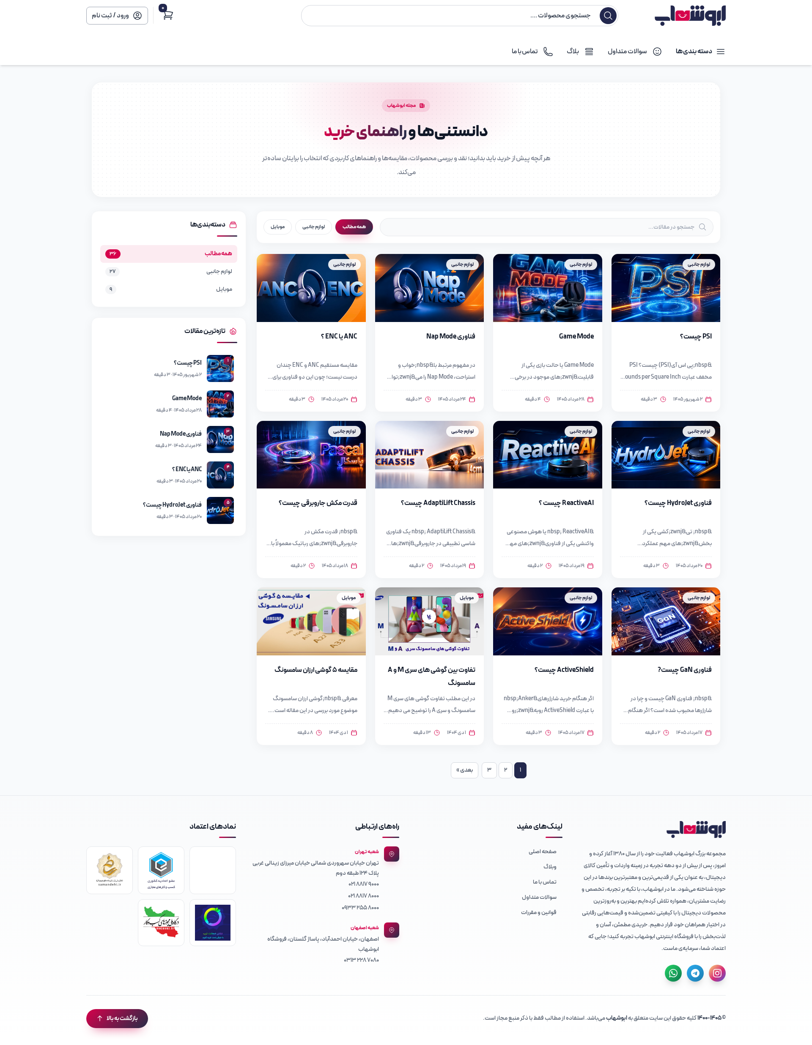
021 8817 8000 (363, 896)
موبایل (278, 227)
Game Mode (576, 337)
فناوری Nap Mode (450, 337)
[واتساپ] (673, 973)
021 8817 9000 (363, 884)
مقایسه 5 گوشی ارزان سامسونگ (315, 670)
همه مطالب (354, 227)
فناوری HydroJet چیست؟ (678, 503)
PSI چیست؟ (696, 337)
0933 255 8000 (360, 907)
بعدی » (464, 770)
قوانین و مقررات (539, 912)
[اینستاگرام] (717, 973)
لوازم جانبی (313, 227)
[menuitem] (487, 851)
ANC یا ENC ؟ (339, 337)
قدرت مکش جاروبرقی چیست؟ (318, 503)
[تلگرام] (695, 973)
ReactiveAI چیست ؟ (566, 503)
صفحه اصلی (543, 851)
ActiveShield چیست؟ (564, 670)
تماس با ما (545, 882)
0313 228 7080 (361, 960)
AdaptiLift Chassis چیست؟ (438, 503)
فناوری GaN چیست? (685, 670)
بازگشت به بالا (122, 1018)
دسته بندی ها (694, 51)
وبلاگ (550, 866)
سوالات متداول (539, 897)
